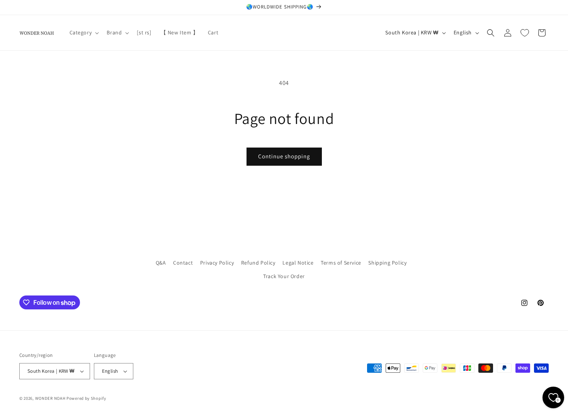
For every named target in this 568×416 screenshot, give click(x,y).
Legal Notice (297, 262)
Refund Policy (258, 262)
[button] (83, 32)
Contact (183, 262)
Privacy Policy (217, 262)
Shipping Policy (387, 262)
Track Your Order (284, 276)
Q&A (161, 262)
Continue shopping (284, 156)
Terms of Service (341, 262)
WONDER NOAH (50, 398)
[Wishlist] (524, 32)
